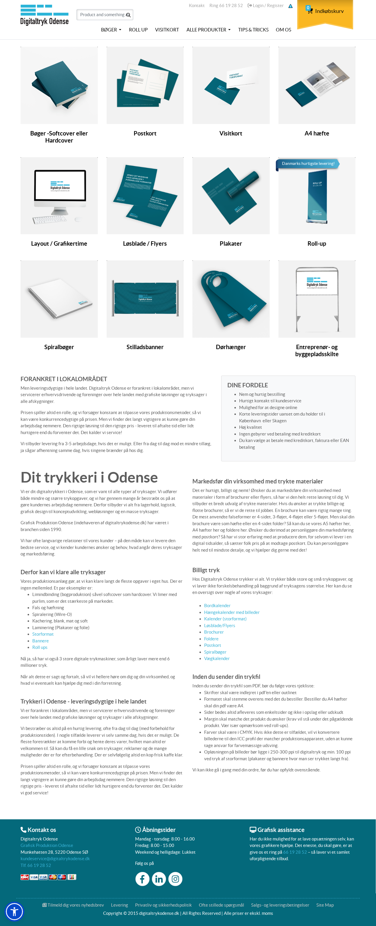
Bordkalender (217, 605)
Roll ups (40, 647)
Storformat (43, 634)
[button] (14, 911)
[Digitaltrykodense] (45, 18)
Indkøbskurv (325, 11)
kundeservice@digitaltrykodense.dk (55, 858)
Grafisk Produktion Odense (47, 845)
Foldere (211, 638)
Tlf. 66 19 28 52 (36, 865)
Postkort (212, 645)
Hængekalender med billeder (232, 612)
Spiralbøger (215, 651)
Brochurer (214, 631)
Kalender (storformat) (225, 618)
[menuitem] (111, 30)
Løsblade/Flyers (219, 625)
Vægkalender (217, 658)
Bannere (40, 640)
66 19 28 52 (295, 852)
